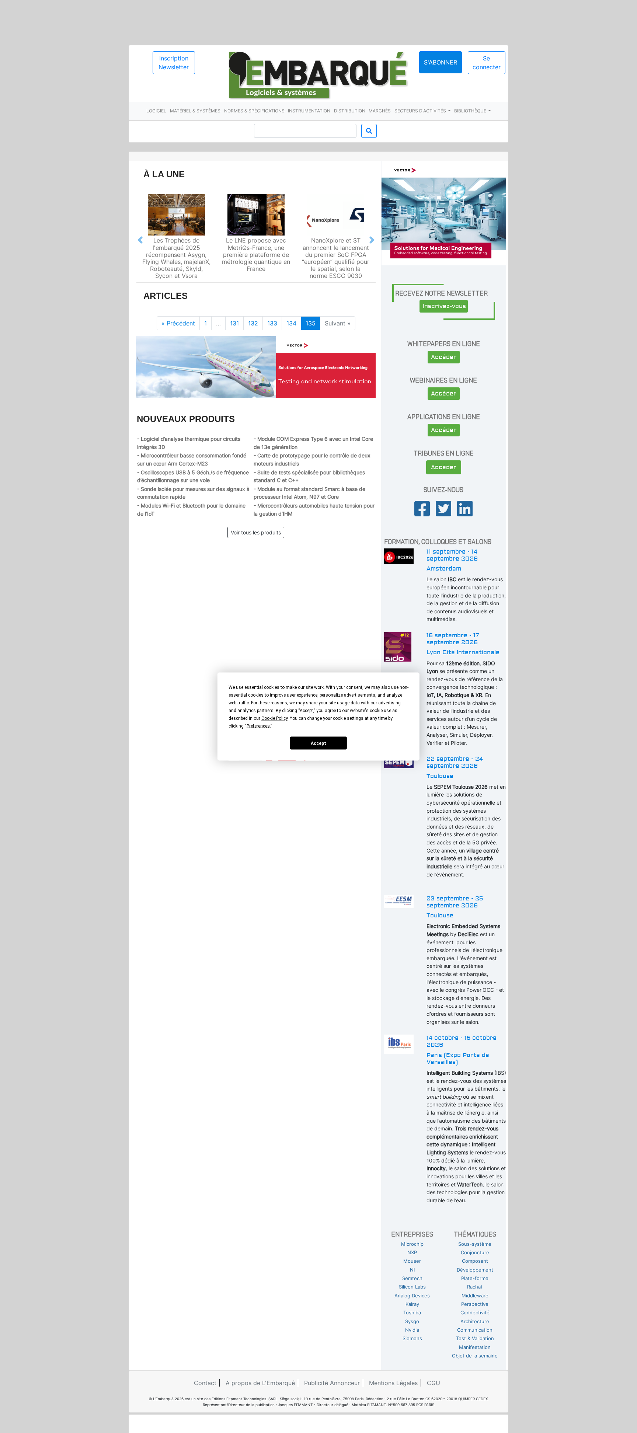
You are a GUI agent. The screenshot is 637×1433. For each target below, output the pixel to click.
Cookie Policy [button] (274, 718)
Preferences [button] (258, 726)
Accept (318, 743)
